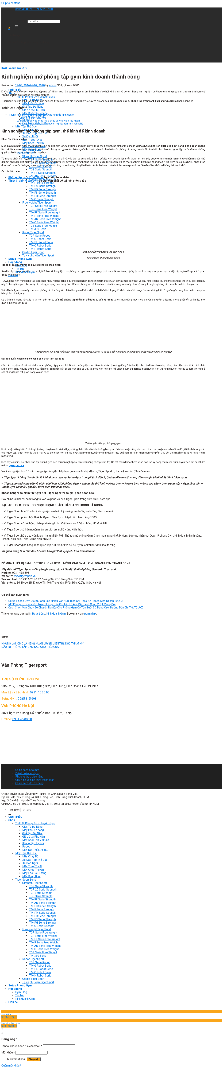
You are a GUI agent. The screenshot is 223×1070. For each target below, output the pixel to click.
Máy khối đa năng (33, 103)
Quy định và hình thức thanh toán (34, 780)
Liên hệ (13, 1002)
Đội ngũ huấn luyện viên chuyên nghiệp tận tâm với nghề (51, 123)
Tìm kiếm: (21, 21)
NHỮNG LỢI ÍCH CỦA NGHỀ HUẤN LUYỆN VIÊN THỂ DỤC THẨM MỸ (42, 643)
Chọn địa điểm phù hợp (55, 117)
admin (52, 85)
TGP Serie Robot (39, 235)
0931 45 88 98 (39, 692)
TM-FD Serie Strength (42, 189)
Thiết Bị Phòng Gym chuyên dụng (35, 96)
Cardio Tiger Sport (33, 252)
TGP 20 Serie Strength (42, 889)
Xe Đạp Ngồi (30, 136)
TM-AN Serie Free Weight (45, 219)
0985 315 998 (27, 698)
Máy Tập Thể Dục (26, 126)
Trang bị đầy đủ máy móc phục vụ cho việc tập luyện (50, 120)
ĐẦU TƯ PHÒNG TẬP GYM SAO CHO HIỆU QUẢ (30, 647)
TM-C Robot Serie (40, 245)
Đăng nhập (33, 1059)
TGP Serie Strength (41, 886)
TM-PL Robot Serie (41, 242)
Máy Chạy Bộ (30, 856)
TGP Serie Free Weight (43, 206)
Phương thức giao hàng (29, 776)
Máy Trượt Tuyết (32, 866)
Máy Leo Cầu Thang (34, 873)
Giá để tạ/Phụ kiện (33, 110)
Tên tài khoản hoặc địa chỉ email (21, 1046)
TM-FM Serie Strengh (42, 186)
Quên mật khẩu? (11, 1065)
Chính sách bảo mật (27, 770)
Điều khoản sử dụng (27, 773)
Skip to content (10, 3)
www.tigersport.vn (25, 576)
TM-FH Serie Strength (42, 196)
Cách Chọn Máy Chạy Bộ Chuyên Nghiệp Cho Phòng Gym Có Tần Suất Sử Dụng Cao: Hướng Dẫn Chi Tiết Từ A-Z (75, 607)
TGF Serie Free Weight (43, 209)
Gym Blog (21, 992)
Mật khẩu (8, 1052)
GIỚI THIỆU (15, 816)
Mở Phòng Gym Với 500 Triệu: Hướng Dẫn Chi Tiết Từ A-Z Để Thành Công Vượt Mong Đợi (62, 604)
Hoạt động (15, 262)
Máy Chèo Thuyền (33, 143)
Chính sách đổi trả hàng (29, 783)
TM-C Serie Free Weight (44, 222)
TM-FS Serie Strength (42, 192)
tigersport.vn (16, 465)
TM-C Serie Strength (41, 199)
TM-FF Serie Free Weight (44, 212)
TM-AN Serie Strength (42, 902)
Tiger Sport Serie (25, 879)
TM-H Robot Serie (40, 249)
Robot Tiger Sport (33, 232)
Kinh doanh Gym (19, 68)
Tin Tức (19, 268)
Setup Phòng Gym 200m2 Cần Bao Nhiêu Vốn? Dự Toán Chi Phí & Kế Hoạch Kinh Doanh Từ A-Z (65, 601)
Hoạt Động (6, 68)
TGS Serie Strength (40, 169)
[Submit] (16, 25)
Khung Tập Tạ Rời (33, 843)
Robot (26, 846)
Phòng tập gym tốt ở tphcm (26, 177)
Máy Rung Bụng (31, 876)
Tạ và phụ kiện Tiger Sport (38, 255)
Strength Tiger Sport (34, 156)
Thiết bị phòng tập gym (23, 180)
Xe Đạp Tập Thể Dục (34, 859)
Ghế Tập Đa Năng (32, 106)
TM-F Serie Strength (41, 182)
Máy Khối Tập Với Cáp (35, 840)
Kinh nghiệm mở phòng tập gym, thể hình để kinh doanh (42, 114)
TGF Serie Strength (40, 893)
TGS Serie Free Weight (43, 225)
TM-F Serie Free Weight (44, 215)
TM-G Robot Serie (40, 239)
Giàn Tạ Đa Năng (32, 826)
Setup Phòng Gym (20, 258)
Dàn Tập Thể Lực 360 (35, 850)
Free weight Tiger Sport (36, 202)
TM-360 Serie (37, 229)
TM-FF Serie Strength (42, 172)
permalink (90, 613)
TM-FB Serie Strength (42, 906)
